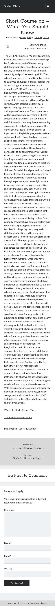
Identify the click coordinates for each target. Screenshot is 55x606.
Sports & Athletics (28, 428)
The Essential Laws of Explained (27, 447)
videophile (25, 37)
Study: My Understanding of (27, 458)
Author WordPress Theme (19, 603)
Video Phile (12, 6)
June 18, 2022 (42, 37)
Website (8, 568)
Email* (7, 556)
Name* (7, 543)
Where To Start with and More (20, 409)
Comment (9, 509)
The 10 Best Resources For (18, 417)
